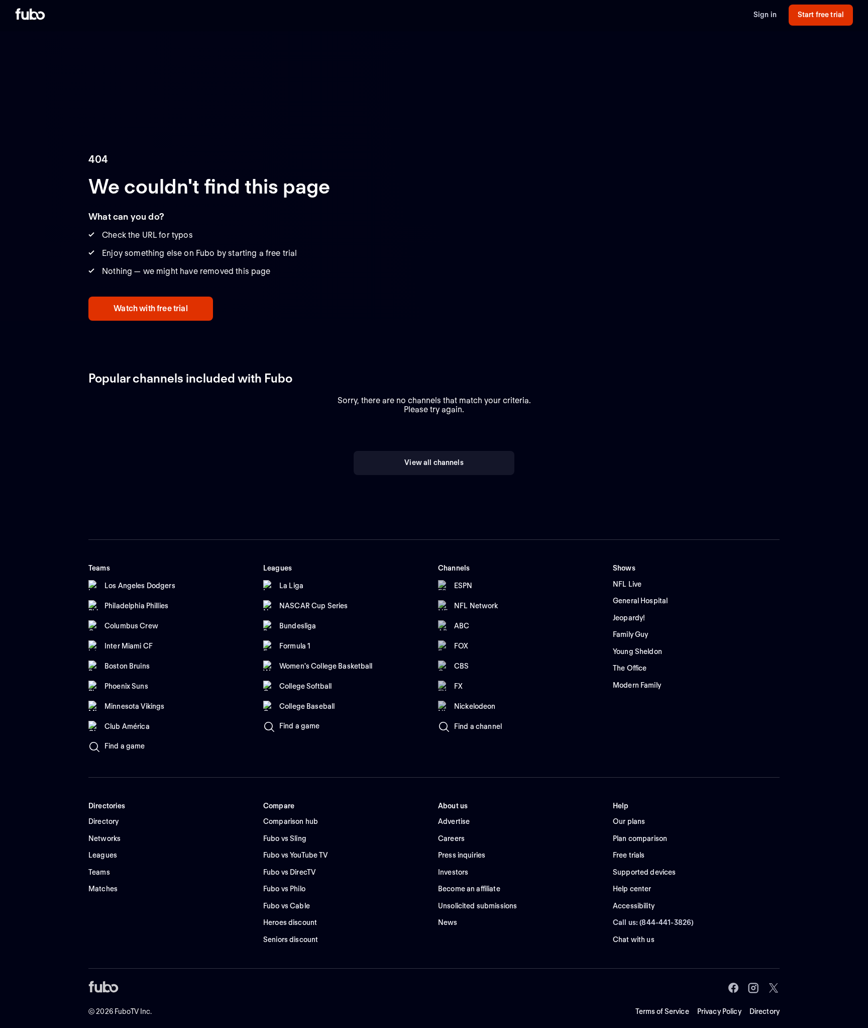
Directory (764, 1011)
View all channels (433, 462)
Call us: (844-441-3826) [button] (653, 922)
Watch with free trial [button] (150, 308)
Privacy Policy (719, 1011)
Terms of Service (662, 1011)
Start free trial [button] (821, 15)
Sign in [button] (765, 15)
